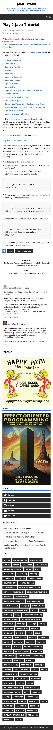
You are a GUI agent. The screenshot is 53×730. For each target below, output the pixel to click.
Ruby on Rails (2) (32, 688)
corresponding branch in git (30, 119)
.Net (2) (7, 560)
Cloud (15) (20, 578)
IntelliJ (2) (8, 633)
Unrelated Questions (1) (14, 715)
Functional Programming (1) (16, 610)
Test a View (10, 87)
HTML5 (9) (34, 628)
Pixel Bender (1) (10, 674)
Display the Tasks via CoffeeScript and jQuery (25, 104)
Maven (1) (7, 651)
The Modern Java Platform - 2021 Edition (18, 537)
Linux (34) (17, 647)
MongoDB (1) (9, 656)
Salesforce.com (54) (12, 692)
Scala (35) (36, 692)
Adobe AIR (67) (35, 560)
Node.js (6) (18, 660)
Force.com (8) (38, 606)
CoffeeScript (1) (34, 578)
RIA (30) (30, 683)
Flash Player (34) (11, 606)
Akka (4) (16, 565)
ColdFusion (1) (10, 583)
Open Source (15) (11, 665)
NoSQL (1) (30, 660)
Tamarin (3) (8, 706)
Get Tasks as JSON (13, 100)
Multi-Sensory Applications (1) (31, 656)
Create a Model (11, 94)
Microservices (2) (22, 651)
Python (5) (35, 679)
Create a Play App (13, 60)
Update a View (11, 84)
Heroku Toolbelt (27, 162)
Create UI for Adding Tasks (17, 97)
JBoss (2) (32, 638)
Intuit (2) (19, 633)
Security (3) (18, 697)
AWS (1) (28, 569)
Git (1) (42, 610)
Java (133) (7, 638)
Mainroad (40, 728)
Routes (8, 70)
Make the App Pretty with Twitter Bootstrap (25, 107)
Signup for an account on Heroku (19, 165)
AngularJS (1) (41, 565)
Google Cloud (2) (11, 619)
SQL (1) (44, 701)
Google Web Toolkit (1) (31, 619)
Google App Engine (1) (32, 615)
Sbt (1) (26, 692)
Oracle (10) (39, 665)
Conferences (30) (26, 583)
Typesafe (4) (32, 710)
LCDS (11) (40, 642)
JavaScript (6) (20, 638)
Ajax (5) (6, 565)
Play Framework (15, 33)
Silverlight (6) (10, 701)
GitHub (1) (8, 615)
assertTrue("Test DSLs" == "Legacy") (17, 529)
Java (6, 33)
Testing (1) (34, 706)
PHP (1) (44, 669)
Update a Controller (13, 77)
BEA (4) (37, 569)
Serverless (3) (32, 697)
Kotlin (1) (18, 642)
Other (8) (7, 669)
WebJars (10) (33, 715)
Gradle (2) (21, 624)
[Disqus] (26, 314)
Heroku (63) (8, 628)
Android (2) (27, 565)
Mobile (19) (37, 651)
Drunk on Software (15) (14, 601)
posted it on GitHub (37, 52)
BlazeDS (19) (9, 574)
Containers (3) (10, 587)
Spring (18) (33, 701)
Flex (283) (25, 606)
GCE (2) (34, 610)
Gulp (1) (43, 624)
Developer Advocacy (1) (13, 592)
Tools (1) (20, 710)
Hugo (32, 728)
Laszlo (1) (30, 642)
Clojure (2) (8, 578)
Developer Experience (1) (37, 592)
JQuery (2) (43, 638)
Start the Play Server (14, 67)
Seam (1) (7, 697)
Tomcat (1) (8, 710)
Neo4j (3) (7, 660)
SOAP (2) (22, 701)
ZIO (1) (18, 719)
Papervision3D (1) (22, 669)
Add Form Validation (14, 110)
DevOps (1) (8, 597)
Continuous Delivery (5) (29, 587)
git (11, 162)
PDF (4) (35, 669)
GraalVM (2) (8, 624)
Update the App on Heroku (17, 114)
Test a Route (11, 73)
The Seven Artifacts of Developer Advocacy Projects (23, 533)
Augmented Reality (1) (13, 569)
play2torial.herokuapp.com (14, 140)
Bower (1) (34, 574)
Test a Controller (12, 80)
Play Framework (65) (28, 674)
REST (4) (21, 683)
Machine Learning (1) (33, 647)
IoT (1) (37, 633)
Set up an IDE (11, 63)
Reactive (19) (9, 683)
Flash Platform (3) (35, 601)
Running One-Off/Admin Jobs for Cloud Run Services (23, 541)
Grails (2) (32, 624)
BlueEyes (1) (22, 574)
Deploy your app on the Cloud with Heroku (23, 90)
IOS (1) (29, 633)
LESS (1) (6, 647)
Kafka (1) (7, 642)
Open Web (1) (26, 665)
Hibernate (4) (22, 628)
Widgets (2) (8, 719)
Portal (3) (8, 679)
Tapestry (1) (21, 706)
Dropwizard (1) (22, 597)
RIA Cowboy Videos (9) (13, 688)
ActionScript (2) (20, 560)
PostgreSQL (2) (22, 679)
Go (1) (17, 615)
